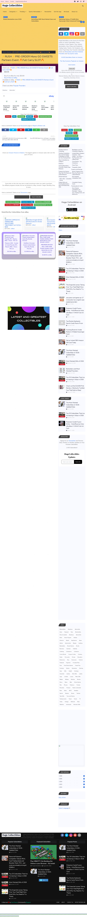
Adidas (75, 637)
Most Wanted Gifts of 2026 (75, 277)
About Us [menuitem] (74, 12)
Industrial (62, 674)
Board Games (70, 646)
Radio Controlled (77, 687)
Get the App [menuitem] (57, 12)
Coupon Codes (72, 654)
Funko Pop (77, 665)
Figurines (68, 662)
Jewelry (68, 674)
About (6, 1)
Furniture (62, 668)
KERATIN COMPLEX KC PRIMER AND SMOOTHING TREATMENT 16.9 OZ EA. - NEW (13, 223)
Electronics (62, 660)
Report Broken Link (80, 902)
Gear (61, 671)
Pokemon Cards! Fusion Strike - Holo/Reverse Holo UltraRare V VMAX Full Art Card (75, 311)
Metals (61, 679)
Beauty (74, 643)
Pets (61, 685)
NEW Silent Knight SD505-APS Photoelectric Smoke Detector (34, 221)
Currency (80, 654)
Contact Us (70, 902)
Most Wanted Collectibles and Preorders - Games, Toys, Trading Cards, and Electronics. (78, 191)
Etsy (68, 660)
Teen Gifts (62, 696)
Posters (78, 685)
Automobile (68, 643)
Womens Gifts (76, 704)
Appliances (74, 640)
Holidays (76, 671)
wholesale (68, 704)
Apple (67, 640)
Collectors (76, 651)
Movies (79, 679)
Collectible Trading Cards (77, 183)
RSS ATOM (62, 798)
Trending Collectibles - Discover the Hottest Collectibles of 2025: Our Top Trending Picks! (64, 156)
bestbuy (80, 643)
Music (61, 682)
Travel (70, 699)
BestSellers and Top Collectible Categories (77, 150)
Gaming (81, 668)
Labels (80, 674)
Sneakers (76, 690)
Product (68, 687)
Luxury (71, 676)
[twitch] (84, 1)
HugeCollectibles (36, 866)
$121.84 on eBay (11, 251)
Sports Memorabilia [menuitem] (34, 12)
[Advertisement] (29, 39)
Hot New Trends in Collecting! (63, 150)
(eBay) (12, 228)
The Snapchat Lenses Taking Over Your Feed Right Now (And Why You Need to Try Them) (75, 288)
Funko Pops (75, 165)
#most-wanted (63, 634)
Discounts (67, 657)
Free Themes (14, 902)
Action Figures (67, 637)
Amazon (62, 640)
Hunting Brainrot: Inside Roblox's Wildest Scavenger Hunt (75, 332)
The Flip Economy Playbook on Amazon (71, 61)
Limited (66, 676)
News (66, 682)
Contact (12, 1)
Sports (61, 693)
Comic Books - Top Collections (77, 162)
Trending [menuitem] (22, 12)
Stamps (67, 693)
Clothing (62, 651)
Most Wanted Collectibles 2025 (76, 177)
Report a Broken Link (39, 126)
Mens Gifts (78, 676)
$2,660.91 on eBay (47, 255)
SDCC (70, 690)
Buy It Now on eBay (10, 78)
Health (70, 671)
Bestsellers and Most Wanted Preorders (73, 370)
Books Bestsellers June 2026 (12, 19)
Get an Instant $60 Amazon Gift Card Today (75, 341)
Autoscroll (71, 68)
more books (71, 65)
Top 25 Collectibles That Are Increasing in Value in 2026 (75, 270)
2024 (72, 781)
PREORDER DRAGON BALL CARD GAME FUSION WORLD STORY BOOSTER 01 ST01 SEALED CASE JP (47, 248)
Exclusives (74, 660)
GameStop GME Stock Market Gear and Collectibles (43, 20)
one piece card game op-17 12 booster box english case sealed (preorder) (75, 300)
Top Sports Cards (72, 54)
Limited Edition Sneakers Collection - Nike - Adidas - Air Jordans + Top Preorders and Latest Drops (78, 156)
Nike (71, 682)
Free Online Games (68, 665)
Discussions (23, 126)
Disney (73, 657)
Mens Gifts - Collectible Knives (65, 179)
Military (67, 679)
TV (80, 699)
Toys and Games (71, 696)
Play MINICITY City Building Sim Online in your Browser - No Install (42, 862)
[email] (82, 34)
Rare (72, 632)
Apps (80, 640)
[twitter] (78, 1)
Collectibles (28, 119)
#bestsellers (63, 629)
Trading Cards (63, 699)
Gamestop (74, 668)
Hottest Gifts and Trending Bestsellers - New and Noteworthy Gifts (64, 185)
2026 (72, 776)
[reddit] (77, 34)
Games (67, 668)
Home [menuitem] (5, 12)
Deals (61, 657)
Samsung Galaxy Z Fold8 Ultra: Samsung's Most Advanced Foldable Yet (70, 20)
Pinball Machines (63, 176)
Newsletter (72, 441)
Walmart (73, 701)
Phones (66, 685)
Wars (78, 701)
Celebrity (75, 648)
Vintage (66, 701)
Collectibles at (27, 205)
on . (13, 202)
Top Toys (43, 205)
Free (61, 665)
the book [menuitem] (66, 12)
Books (77, 646)
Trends (75, 699)
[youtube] (75, 835)
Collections (69, 651)
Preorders (62, 687)
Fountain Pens (76, 662)
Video (61, 701)
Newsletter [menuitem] (47, 12)
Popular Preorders (19, 86)
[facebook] (75, 1)
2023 (72, 784)
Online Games (77, 682)
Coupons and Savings (76, 169)
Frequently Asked (76, 167)
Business (62, 648)
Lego (61, 676)
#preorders (12, 90)
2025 (72, 779)
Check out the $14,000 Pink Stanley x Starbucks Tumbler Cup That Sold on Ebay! (75, 388)
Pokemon (61, 163)
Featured (66, 632)
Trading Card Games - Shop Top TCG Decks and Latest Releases (65, 173)
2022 (72, 787)
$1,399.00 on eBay (29, 251)
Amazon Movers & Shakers (17, 153)
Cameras (68, 648)
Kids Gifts (74, 674)
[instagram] (81, 1)
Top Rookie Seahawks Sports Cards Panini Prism (74, 322)
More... (61, 230)
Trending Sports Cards (77, 186)
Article (61, 643)
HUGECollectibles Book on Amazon (71, 57)
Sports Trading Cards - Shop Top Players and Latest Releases (78, 173)
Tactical (78, 693)
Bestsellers (62, 646)
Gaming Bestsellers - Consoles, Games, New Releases (64, 167)
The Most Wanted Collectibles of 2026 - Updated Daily (73, 243)
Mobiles (73, 679)
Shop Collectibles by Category (64, 160)
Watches (62, 704)
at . (43, 202)
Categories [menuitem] (12, 12)
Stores (72, 693)
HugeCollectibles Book (21, 1)
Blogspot (28, 902)
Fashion (81, 660)
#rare (61, 632)
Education (79, 657)
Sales (65, 690)
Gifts (65, 671)
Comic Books (63, 654)
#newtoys (9, 52)
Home (2, 1)
